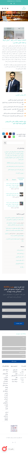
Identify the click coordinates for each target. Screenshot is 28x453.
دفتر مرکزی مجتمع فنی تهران (15, 372)
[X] (10, 133)
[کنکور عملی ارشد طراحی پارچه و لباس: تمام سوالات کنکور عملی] (21, 193)
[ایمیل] (4, 136)
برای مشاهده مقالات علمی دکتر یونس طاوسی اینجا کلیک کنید (15, 122)
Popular (21, 180)
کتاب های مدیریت (19, 260)
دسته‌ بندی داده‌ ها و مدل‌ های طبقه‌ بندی (15, 166)
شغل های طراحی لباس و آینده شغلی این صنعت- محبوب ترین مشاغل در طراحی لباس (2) (12, 204)
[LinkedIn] (3, 133)
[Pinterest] (9, 136)
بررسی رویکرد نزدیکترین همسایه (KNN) (15, 163)
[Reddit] (6, 133)
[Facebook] (13, 133)
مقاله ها (21, 267)
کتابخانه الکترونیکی (19, 264)
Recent (14, 180)
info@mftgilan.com (11, 1)
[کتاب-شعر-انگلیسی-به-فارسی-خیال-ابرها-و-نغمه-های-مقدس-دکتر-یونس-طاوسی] (14, 28)
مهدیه (22, 218)
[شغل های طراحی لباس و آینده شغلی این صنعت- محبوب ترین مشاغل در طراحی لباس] (21, 184)
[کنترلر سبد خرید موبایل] (7, 8)
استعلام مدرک (14, 379)
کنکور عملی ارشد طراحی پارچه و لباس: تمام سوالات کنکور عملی (12, 194)
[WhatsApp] (13, 136)
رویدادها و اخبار (20, 253)
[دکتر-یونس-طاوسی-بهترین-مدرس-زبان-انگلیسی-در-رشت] (14, 72)
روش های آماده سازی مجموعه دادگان (15, 170)
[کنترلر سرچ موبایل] (5, 8)
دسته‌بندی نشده (20, 250)
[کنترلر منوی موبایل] (2, 8)
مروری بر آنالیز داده (19, 173)
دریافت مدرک (14, 381)
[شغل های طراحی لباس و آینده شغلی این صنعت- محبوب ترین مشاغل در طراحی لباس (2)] (21, 202)
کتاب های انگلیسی (19, 257)
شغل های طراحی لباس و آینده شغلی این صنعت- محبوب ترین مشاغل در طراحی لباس (12, 185)
